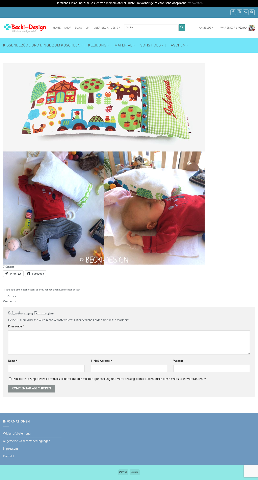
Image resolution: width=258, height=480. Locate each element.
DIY (87, 27)
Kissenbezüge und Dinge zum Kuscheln (41, 45)
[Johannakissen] (104, 164)
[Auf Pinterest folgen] (252, 12)
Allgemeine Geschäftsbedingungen (26, 441)
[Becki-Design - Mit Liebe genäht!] (25, 27)
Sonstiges (150, 45)
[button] (206, 27)
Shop (67, 27)
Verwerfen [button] (195, 3)
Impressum (10, 449)
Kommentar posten (69, 290)
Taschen (177, 45)
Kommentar (16, 327)
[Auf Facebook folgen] (233, 12)
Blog (78, 27)
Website (178, 361)
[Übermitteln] (182, 27)
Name (13, 361)
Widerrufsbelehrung (17, 434)
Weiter (10, 301)
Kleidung (97, 45)
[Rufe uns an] (246, 12)
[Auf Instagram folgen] (239, 12)
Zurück (9, 296)
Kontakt (8, 456)
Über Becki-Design (107, 27)
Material (123, 45)
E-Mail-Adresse (101, 361)
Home (57, 27)
